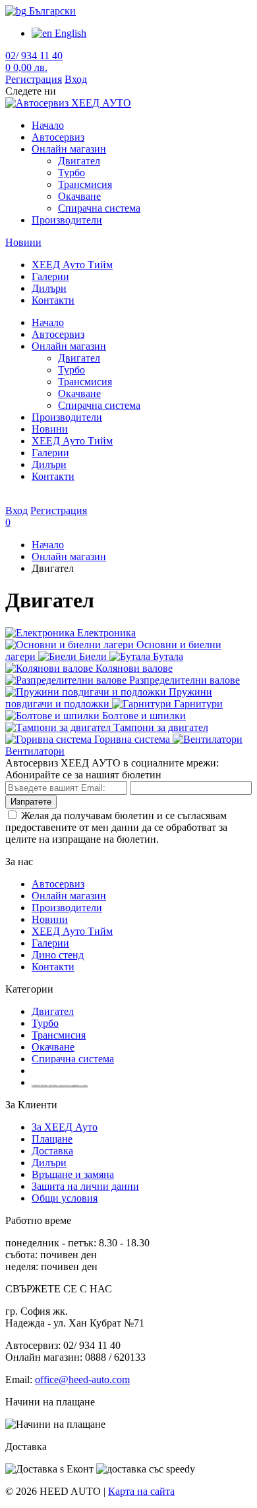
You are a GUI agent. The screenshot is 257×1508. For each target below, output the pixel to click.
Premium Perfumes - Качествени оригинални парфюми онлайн (60, 1085)
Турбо (71, 172)
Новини (23, 242)
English (69, 33)
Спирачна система (99, 208)
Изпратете (31, 802)
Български (51, 10)
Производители (67, 219)
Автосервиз (58, 137)
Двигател (79, 160)
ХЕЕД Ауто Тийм (72, 264)
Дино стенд (58, 954)
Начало (48, 125)
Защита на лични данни (85, 1186)
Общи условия (65, 1198)
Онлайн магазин (69, 148)
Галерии (50, 276)
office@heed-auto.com (82, 1379)
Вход (76, 79)
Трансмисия (85, 184)
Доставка (52, 1150)
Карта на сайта (141, 1491)
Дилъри (49, 288)
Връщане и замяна (73, 1174)
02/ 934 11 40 (34, 55)
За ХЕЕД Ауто (65, 1127)
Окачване (79, 196)
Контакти (53, 300)
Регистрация (33, 79)
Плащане (52, 1138)
